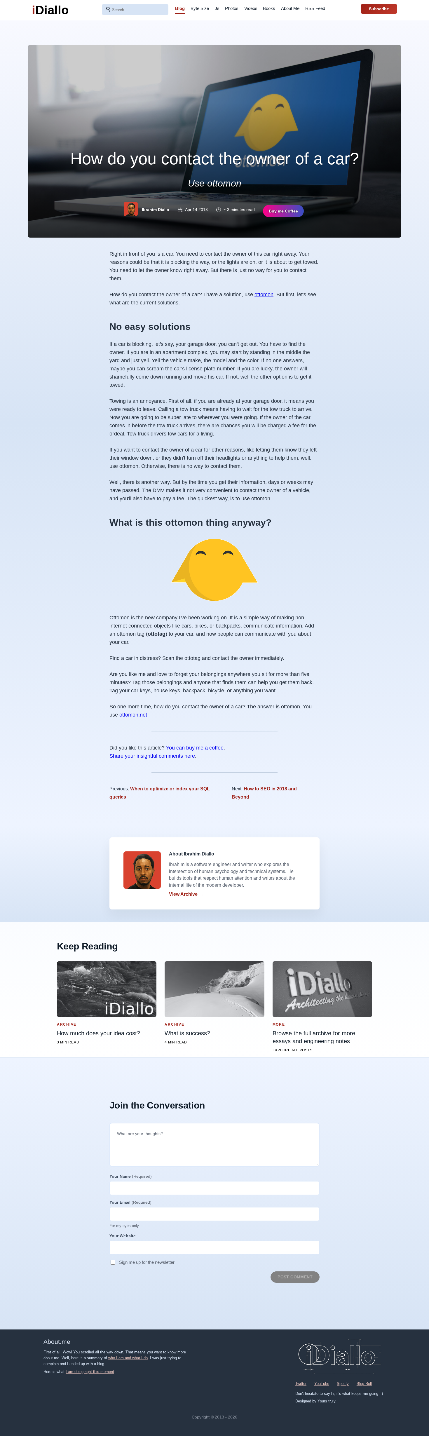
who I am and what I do (128, 1358)
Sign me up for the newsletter (147, 1262)
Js (217, 8)
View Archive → (186, 894)
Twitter (300, 1383)
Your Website (122, 1235)
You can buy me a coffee (195, 748)
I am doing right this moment (90, 1371)
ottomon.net (133, 715)
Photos (231, 8)
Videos (250, 8)
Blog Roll (364, 1383)
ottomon (263, 294)
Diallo (50, 10)
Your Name (130, 1176)
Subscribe (379, 8)
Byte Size (200, 8)
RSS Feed (315, 8)
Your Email (130, 1202)
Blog (180, 8)
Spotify (343, 1383)
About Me (290, 8)
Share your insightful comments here (152, 756)
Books (269, 8)
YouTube (321, 1383)
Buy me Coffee (283, 211)
